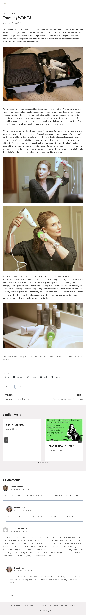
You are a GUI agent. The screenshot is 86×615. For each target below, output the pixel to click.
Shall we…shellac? (15, 424)
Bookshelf (43, 605)
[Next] (80, 440)
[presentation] (64, 430)
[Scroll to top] (80, 611)
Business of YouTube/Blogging (62, 605)
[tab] (38, 462)
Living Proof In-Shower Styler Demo (18, 397)
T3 (12, 387)
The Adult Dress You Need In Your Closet (66, 397)
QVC (6, 387)
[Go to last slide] (6, 440)
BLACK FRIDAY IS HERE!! (61, 446)
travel (18, 387)
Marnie (7, 23)
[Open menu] (81, 3)
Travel (12, 13)
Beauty (6, 13)
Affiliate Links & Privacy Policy (23, 605)
